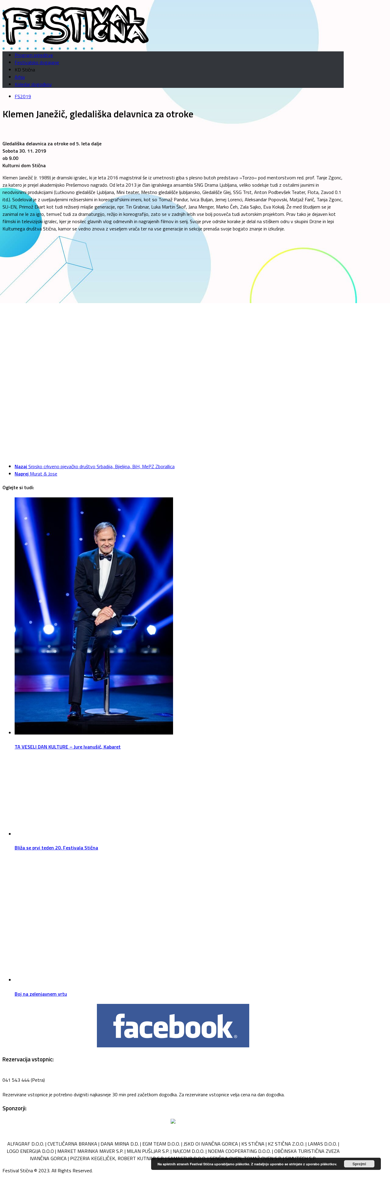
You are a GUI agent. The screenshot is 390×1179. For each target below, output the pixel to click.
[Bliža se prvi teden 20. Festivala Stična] (94, 834)
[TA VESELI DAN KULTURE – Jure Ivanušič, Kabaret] (94, 732)
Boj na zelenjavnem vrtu (41, 993)
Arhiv (20, 77)
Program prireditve (34, 55)
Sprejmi (359, 1164)
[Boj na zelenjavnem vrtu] (94, 980)
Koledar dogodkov (33, 84)
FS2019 (23, 96)
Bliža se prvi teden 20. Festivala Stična (56, 847)
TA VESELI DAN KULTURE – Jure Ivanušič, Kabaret (68, 746)
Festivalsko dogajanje (37, 62)
